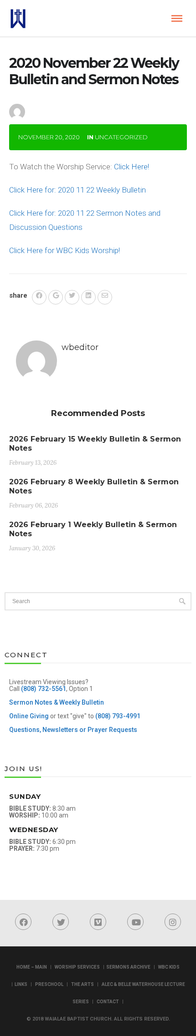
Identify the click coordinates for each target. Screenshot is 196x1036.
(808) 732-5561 (43, 688)
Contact (108, 1001)
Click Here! (131, 166)
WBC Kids (169, 967)
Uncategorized (121, 137)
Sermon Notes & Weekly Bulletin (56, 702)
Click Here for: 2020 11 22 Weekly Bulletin (77, 189)
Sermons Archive (128, 967)
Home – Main (31, 967)
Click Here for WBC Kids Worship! (64, 250)
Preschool (49, 984)
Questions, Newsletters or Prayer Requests (73, 729)
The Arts (82, 984)
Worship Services (77, 967)
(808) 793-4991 (117, 716)
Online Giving (29, 716)
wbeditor (57, 104)
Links (21, 984)
